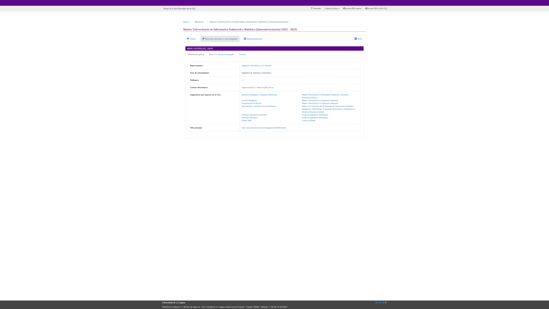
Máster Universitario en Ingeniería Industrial (320, 100)
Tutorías (242, 54)
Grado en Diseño (309, 120)
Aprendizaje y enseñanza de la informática (259, 106)
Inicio (186, 21)
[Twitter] (381, 303)
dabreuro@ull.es (248, 87)
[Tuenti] (378, 303)
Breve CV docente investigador (221, 54)
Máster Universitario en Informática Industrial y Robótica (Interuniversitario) (249, 21)
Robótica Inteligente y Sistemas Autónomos (259, 95)
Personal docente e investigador (221, 38)
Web (359, 38)
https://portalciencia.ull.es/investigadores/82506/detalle (264, 128)
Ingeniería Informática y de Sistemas (256, 66)
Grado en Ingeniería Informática (315, 115)
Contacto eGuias (331, 8)
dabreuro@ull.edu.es (265, 87)
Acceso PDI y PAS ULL (377, 8)
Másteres (199, 21)
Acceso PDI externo (353, 8)
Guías (192, 38)
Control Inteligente (249, 100)
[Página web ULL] (386, 303)
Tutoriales (316, 8)
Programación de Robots (252, 103)
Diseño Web (246, 120)
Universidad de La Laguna (170, 3)
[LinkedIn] (383, 303)
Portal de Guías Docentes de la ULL (180, 8)
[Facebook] (376, 303)
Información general (196, 54)
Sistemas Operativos (250, 118)
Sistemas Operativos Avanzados (254, 115)
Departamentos (254, 38)
